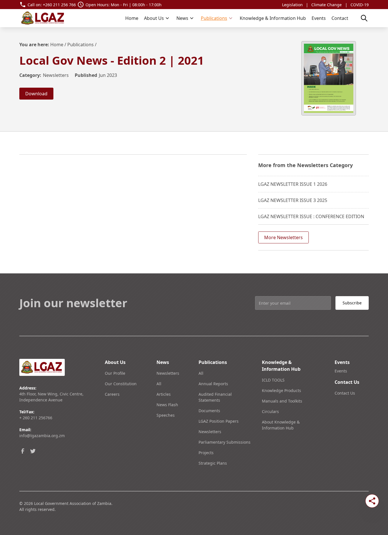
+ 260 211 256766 (35, 417)
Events (319, 18)
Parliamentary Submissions (225, 442)
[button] (157, 18)
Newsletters (168, 373)
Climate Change (326, 4)
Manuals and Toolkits (282, 401)
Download (36, 93)
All (159, 383)
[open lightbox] (328, 78)
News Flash (167, 404)
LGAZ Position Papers (219, 421)
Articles (164, 394)
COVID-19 (360, 4)
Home (131, 18)
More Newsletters (283, 237)
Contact (339, 18)
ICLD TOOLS (273, 380)
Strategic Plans (213, 463)
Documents (209, 410)
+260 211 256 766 (59, 4)
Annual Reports (213, 383)
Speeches (166, 415)
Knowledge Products (281, 390)
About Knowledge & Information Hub (281, 425)
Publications (80, 44)
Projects (206, 452)
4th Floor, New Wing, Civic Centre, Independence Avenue (51, 397)
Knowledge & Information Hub (273, 18)
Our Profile (115, 373)
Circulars (270, 411)
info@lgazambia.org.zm (42, 435)
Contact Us (345, 393)
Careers (112, 394)
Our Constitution (121, 383)
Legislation (292, 4)
